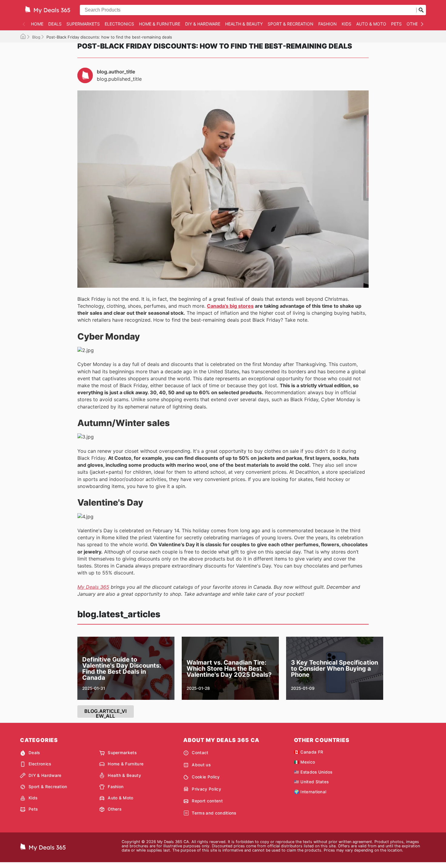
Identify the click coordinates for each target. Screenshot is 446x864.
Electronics (119, 23)
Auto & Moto (371, 23)
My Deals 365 (93, 587)
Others (415, 23)
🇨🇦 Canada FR (308, 752)
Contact (200, 752)
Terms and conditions (214, 813)
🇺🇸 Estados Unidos (313, 772)
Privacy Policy (206, 789)
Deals (55, 23)
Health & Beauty (244, 23)
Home (37, 23)
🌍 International (310, 791)
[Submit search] (421, 10)
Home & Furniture (159, 23)
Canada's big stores (230, 306)
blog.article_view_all (105, 713)
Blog (36, 37)
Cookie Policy (206, 776)
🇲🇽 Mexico (304, 762)
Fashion (327, 23)
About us (201, 764)
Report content (207, 800)
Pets (396, 23)
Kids (346, 23)
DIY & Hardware (202, 23)
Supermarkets (83, 23)
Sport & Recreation (290, 23)
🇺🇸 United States (311, 781)
